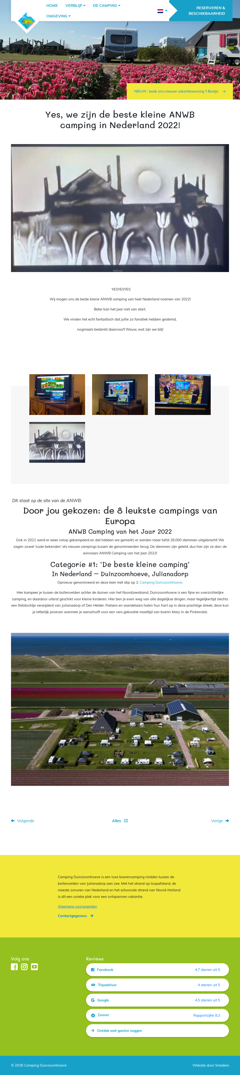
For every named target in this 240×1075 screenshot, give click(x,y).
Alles (116, 820)
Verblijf (73, 5)
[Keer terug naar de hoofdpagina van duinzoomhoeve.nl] (27, 21)
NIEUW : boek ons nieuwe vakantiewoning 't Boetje (176, 91)
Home (52, 5)
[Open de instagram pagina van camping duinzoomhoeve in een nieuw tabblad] (24, 967)
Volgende (25, 820)
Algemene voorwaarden (77, 906)
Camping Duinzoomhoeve (161, 582)
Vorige (217, 820)
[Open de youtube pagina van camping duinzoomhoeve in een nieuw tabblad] (34, 967)
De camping (105, 5)
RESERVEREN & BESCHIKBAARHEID (207, 10)
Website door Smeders (210, 1065)
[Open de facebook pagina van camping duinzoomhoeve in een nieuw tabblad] (14, 967)
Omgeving (57, 16)
